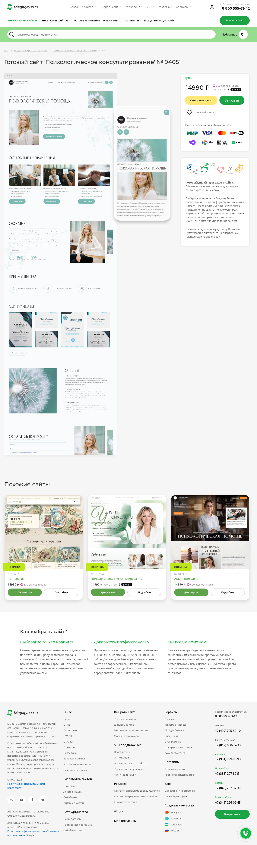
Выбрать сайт (109, 7)
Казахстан (176, 818)
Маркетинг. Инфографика (179, 790)
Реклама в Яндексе (175, 724)
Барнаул (220, 754)
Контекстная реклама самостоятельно (136, 796)
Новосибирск (223, 768)
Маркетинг (132, 7)
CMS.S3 (67, 736)
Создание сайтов (82, 7)
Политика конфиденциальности (26, 783)
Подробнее (61, 592)
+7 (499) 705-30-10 (228, 731)
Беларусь (176, 812)
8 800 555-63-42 (236, 8)
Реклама (164, 7)
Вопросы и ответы (74, 758)
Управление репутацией (128, 769)
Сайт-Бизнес (70, 797)
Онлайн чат (171, 736)
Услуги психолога (186, 578)
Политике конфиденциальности (26, 831)
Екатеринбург (223, 797)
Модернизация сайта (160, 20)
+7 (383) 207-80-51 (228, 773)
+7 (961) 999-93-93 (228, 759)
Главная (169, 719)
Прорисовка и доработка (179, 774)
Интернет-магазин (74, 803)
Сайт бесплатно (72, 830)
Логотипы (131, 20)
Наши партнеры (73, 819)
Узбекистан (177, 824)
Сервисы (182, 7)
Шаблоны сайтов (55, 20)
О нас (66, 724)
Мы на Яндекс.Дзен (175, 796)
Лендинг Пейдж (72, 791)
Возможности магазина (77, 764)
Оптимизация (122, 757)
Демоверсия (25, 592)
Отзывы (68, 741)
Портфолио (70, 730)
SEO (149, 7)
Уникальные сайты (22, 20)
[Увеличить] (75, 553)
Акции (119, 811)
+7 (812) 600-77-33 (228, 745)
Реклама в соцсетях (125, 802)
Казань (219, 782)
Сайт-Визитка (71, 786)
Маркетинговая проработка (130, 763)
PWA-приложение (174, 753)
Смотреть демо (201, 100)
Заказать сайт (235, 20)
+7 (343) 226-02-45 (228, 802)
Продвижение (122, 752)
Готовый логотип (174, 769)
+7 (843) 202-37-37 (228, 788)
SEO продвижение (127, 745)
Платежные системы (75, 770)
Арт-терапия (16, 578)
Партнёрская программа (78, 824)
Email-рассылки (173, 741)
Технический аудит (125, 774)
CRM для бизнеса (174, 730)
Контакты (69, 747)
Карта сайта (14, 788)
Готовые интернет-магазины (96, 20)
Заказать (232, 100)
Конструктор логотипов (178, 747)
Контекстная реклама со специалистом (137, 790)
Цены (66, 719)
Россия (175, 830)
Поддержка (70, 753)
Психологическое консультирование (116, 578)
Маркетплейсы (125, 821)
